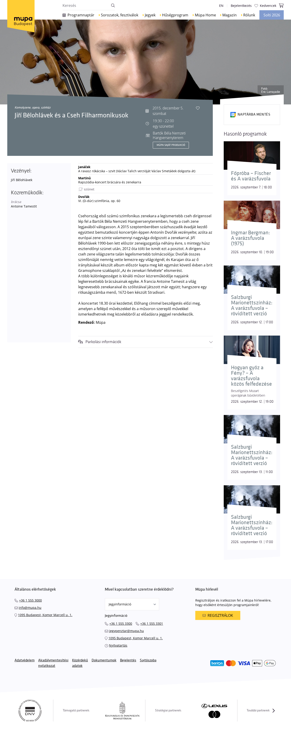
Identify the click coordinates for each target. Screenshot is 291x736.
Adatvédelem (25, 660)
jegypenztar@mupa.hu (126, 631)
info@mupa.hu (30, 607)
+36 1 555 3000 (30, 600)
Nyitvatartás (118, 645)
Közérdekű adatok (80, 663)
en (221, 5)
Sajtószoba (148, 660)
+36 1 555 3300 (120, 623)
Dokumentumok (104, 660)
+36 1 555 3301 (151, 623)
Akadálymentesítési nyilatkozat (53, 663)
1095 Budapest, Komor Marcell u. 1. (45, 615)
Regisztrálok (220, 615)
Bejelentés (128, 660)
